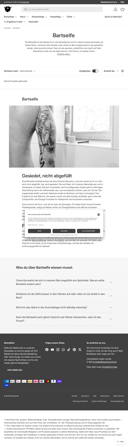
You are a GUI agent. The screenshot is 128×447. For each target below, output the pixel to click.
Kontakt (74, 396)
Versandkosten (55, 419)
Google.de (24, 2)
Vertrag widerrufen (117, 401)
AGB (94, 396)
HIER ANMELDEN (14, 370)
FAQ (122, 2)
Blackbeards (14, 396)
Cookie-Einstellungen (99, 401)
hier (107, 425)
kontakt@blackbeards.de (104, 362)
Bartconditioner (39, 240)
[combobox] (62, 9)
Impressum (85, 396)
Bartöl (61, 240)
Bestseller (33, 21)
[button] (122, 9)
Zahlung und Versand (80, 401)
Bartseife (16, 28)
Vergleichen (84, 71)
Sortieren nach (11, 71)
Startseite (7, 28)
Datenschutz (104, 396)
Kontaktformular (109, 367)
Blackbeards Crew (109, 2)
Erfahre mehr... (64, 54)
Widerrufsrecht (118, 396)
